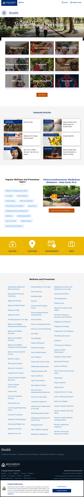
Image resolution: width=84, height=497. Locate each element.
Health (13, 13)
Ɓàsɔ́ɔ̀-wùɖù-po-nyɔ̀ (7, 478)
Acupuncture (32, 206)
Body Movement (26, 221)
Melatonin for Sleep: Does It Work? (16, 191)
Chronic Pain (12, 391)
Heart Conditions (37, 376)
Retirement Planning (61, 361)
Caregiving (60, 454)
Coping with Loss (14, 403)
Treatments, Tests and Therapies (28, 454)
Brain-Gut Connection (15, 368)
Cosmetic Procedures (15, 415)
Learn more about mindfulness (60, 210)
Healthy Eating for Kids (39, 371)
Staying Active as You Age (63, 392)
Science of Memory (60, 366)
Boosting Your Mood (15, 363)
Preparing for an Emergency (64, 331)
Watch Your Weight (61, 401)
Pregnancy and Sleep (61, 326)
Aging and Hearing (14, 301)
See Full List (42, 95)
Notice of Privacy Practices (62, 478)
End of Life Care (36, 292)
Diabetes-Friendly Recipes (17, 419)
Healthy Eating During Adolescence (17, 211)
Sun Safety (9, 196)
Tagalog (30, 473)
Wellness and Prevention (48, 454)
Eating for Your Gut (14, 433)
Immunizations (10, 201)
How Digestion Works (38, 385)
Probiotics (57, 340)
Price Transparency (61, 476)
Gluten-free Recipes (38, 348)
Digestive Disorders (14, 429)
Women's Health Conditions (64, 406)
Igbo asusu (18, 478)
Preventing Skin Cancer (62, 336)
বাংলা (34, 478)
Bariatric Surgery (14, 359)
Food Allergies (36, 338)
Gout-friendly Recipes (38, 352)
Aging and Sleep (13, 310)
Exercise (34, 301)
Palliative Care (59, 303)
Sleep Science (59, 387)
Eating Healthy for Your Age (40, 287)
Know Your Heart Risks (39, 397)
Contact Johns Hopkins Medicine (73, 473)
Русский (3, 476)
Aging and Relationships (16, 305)
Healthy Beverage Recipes (40, 366)
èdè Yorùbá (27, 478)
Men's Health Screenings (39, 429)
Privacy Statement (77, 478)
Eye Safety (34, 334)
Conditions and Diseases (9, 454)
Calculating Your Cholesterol (14, 206)
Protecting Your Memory (62, 345)
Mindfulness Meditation (39, 434)
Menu (21, 3)
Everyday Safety (36, 296)
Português (11, 476)
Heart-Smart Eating (37, 380)
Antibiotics (9, 216)
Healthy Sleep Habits (23, 216)
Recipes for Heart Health (62, 357)
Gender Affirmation (38, 343)
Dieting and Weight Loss (16, 424)
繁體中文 (16, 473)
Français (23, 473)
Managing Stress (37, 425)
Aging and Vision (14, 315)
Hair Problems (36, 357)
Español (3, 473)
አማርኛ (10, 473)
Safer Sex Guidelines (26, 201)
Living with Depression (39, 402)
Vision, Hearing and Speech (63, 397)
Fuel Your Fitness (11, 221)
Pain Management (60, 298)
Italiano (19, 476)
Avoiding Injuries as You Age (18, 319)
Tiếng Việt (26, 476)
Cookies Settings (61, 486)
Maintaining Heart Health (40, 413)
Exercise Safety (36, 319)
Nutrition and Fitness (61, 294)
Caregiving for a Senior (16, 373)
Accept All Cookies (62, 490)
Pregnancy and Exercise (62, 322)
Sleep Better (58, 378)
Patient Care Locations (76, 476)
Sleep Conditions (60, 383)
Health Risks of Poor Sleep (40, 362)
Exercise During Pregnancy (14, 226)
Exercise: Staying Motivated (40, 324)
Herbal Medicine (22, 196)
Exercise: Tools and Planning (41, 329)
